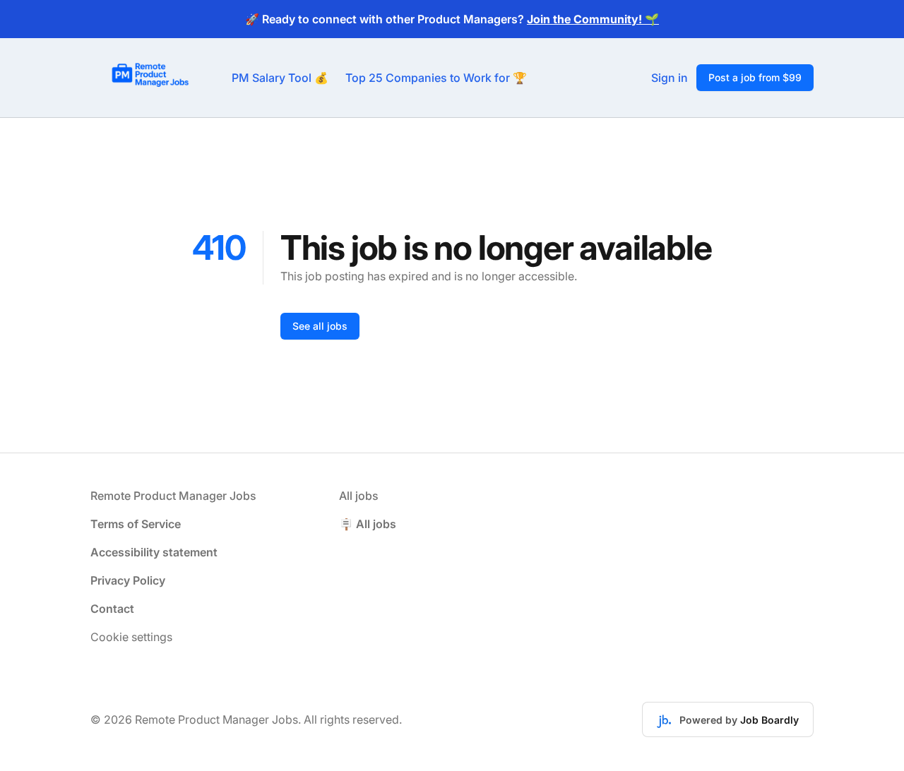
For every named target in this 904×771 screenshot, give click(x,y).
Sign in (669, 78)
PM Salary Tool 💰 (280, 78)
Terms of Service (135, 524)
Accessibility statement (154, 552)
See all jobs (319, 326)
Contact (112, 609)
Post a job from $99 (755, 77)
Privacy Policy (127, 580)
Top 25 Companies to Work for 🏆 (436, 78)
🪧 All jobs (367, 524)
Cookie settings (131, 637)
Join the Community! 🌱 (593, 19)
